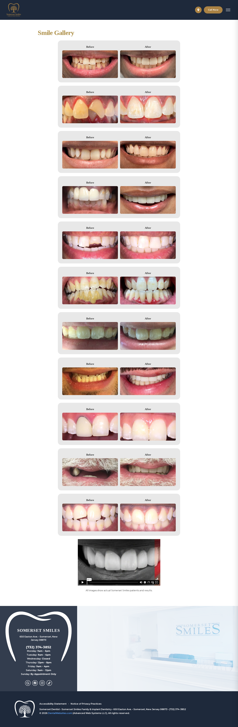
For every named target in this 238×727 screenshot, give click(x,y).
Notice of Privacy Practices (86, 704)
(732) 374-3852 (38, 647)
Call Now (213, 10)
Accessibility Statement (53, 704)
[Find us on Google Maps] (198, 10)
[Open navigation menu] (228, 10)
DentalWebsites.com (60, 713)
